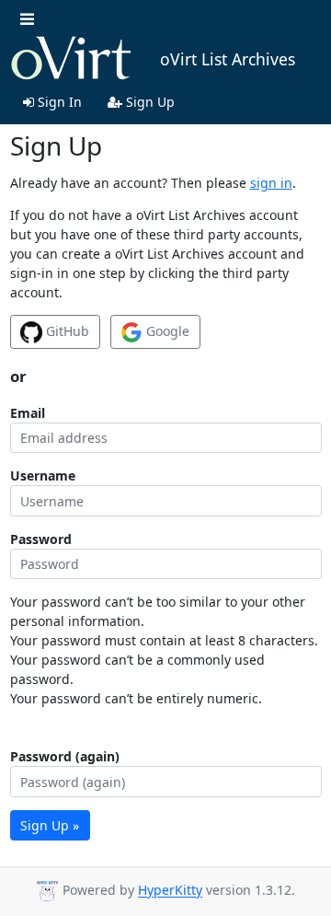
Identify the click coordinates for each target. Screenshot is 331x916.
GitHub (65, 331)
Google (166, 331)
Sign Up (148, 101)
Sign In (58, 101)
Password (41, 539)
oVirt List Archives (227, 59)
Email (27, 413)
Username (42, 475)
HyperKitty (170, 890)
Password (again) (65, 756)
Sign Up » (49, 825)
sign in (271, 182)
